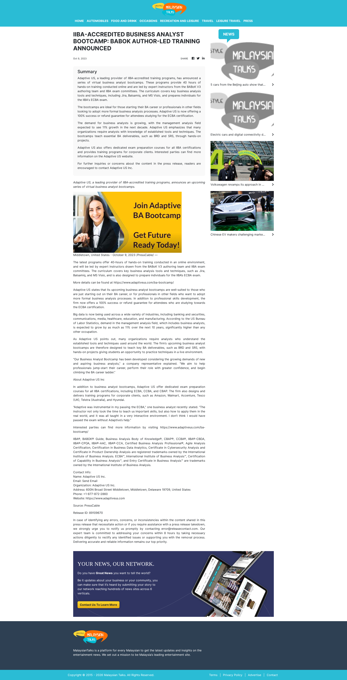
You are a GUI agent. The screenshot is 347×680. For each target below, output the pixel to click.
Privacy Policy (232, 675)
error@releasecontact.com (179, 528)
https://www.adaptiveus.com (105, 498)
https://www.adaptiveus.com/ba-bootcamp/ (144, 282)
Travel (207, 21)
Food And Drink (124, 21)
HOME (79, 21)
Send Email (89, 481)
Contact (272, 675)
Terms (213, 675)
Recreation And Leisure (179, 21)
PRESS (248, 21)
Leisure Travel (228, 21)
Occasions (148, 21)
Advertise (254, 675)
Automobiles (97, 21)
